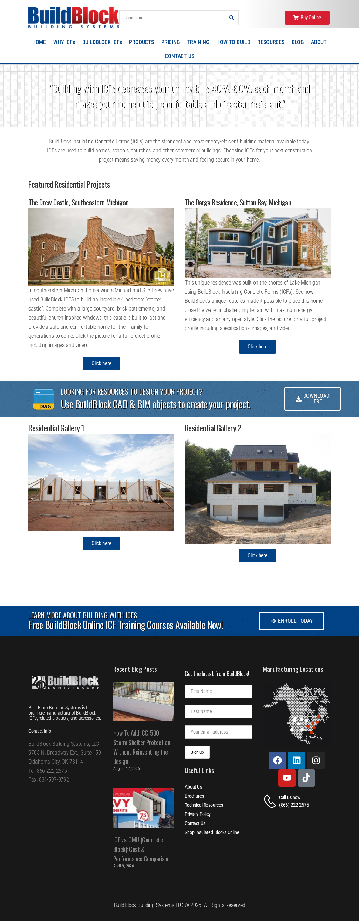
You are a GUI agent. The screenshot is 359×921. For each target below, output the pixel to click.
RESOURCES (270, 42)
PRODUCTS (141, 42)
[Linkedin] (296, 760)
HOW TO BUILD (233, 42)
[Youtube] (287, 778)
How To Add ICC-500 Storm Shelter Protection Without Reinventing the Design (141, 747)
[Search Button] (231, 18)
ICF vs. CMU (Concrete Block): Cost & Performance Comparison (141, 849)
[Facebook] (277, 760)
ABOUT (319, 42)
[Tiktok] (306, 778)
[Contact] (271, 801)
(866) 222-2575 (294, 805)
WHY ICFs (64, 42)
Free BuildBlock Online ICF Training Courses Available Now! (125, 625)
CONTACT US (179, 56)
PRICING (170, 42)
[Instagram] (316, 760)
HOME (39, 42)
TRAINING (198, 42)
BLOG (298, 42)
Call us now (289, 797)
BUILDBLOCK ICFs (102, 42)
